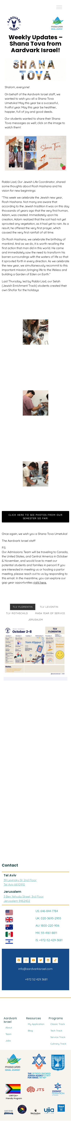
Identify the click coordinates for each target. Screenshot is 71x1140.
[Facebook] (18, 960)
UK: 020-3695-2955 (48, 918)
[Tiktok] (55, 960)
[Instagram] (26, 960)
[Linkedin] (48, 960)
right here (39, 582)
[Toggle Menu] (59, 7)
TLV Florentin (23, 606)
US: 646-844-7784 (47, 911)
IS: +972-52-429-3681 (49, 940)
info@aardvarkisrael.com (35, 969)
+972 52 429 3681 (36, 979)
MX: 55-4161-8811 (46, 933)
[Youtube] (33, 960)
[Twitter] (40, 960)
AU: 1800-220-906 (47, 925)
